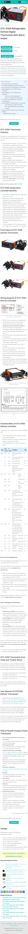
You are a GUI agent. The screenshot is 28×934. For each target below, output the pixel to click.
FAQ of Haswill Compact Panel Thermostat (13, 110)
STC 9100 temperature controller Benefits (13, 85)
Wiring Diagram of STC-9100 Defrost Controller (11, 90)
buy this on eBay (6, 47)
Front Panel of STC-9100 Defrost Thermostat (13, 87)
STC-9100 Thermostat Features (10, 84)
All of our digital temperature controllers (13, 752)
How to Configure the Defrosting (13, 98)
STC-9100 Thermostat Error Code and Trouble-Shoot (12, 100)
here (4, 741)
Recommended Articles (10, 113)
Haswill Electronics (18, 928)
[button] (24, 82)
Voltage (4, 111)
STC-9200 (19, 184)
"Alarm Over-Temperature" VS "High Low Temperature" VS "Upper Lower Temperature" (15, 865)
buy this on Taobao (7, 56)
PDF (13, 443)
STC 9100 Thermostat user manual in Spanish (14, 107)
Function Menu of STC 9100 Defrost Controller (11, 93)
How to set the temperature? (12, 96)
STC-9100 (8, 644)
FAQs (26, 813)
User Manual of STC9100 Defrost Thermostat (13, 103)
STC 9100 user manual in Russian (13, 104)
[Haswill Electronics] (22, 2)
